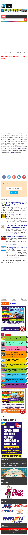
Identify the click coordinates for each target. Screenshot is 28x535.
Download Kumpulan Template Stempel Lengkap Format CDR (13, 348)
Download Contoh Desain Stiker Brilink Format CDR (14, 360)
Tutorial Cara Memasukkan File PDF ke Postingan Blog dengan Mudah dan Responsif (16, 204)
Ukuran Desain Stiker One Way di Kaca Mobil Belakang (14, 380)
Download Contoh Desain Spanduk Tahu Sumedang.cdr (14, 385)
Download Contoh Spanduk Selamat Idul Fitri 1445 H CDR (13, 464)
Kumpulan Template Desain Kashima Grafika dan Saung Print (15, 375)
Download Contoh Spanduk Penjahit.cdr (16, 236)
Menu (4, 16)
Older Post (24, 299)
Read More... (11, 212)
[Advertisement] (14, 36)
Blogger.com (16, 532)
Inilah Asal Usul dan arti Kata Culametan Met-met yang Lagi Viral (16, 226)
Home (14, 299)
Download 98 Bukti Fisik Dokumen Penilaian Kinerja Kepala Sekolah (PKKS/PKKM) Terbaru (14, 354)
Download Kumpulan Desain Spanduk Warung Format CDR (15, 370)
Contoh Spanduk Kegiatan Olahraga (15, 338)
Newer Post (4, 299)
